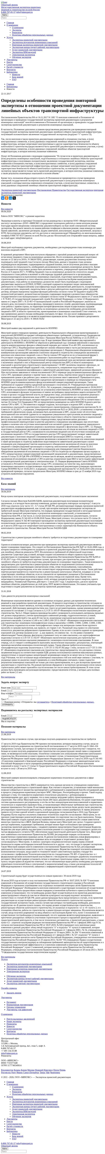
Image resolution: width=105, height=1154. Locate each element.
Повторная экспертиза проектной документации (35, 45)
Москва (30, 1070)
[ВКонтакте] (2, 198)
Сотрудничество (14, 64)
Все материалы (8, 489)
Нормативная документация (20, 1004)
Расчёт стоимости (15, 67)
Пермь (62, 1070)
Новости (16, 74)
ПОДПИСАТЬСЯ (9, 719)
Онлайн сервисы (9, 988)
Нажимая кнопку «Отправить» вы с (49, 702)
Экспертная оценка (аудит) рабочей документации (35, 47)
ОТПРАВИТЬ (7, 705)
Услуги (10, 37)
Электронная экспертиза (23, 55)
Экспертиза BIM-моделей (24, 52)
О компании (12, 25)
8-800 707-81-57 (8, 12)
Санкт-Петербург (31, 1072)
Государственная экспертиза (80, 190)
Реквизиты (17, 32)
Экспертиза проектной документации (29, 40)
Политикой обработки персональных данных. (72, 702)
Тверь (42, 1072)
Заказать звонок (14, 993)
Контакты (11, 69)
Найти (4, 15)
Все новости (7, 209)
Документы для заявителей (19, 1009)
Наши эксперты (14, 1021)
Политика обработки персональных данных (32, 35)
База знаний (17, 77)
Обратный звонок (9, 5)
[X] (14, 198)
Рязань (20, 1072)
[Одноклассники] (6, 198)
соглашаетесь (43, 702)
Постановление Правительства (51, 190)
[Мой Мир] (10, 198)
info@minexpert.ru (24, 12)
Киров (24, 1070)
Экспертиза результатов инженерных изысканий (35, 42)
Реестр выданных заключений (21, 1019)
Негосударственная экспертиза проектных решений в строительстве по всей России (21, 8)
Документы (12, 60)
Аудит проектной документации (27, 50)
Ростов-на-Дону (8, 1072)
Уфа (47, 1072)
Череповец (55, 1072)
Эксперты (16, 30)
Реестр (10, 62)
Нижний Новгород (44, 1070)
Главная (10, 22)
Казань (17, 1070)
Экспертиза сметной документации (23, 983)
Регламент (11, 1002)
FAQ (14, 79)
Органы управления (16, 1007)
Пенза (56, 1070)
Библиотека (12, 72)
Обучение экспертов (21, 57)
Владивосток (7, 1070)
